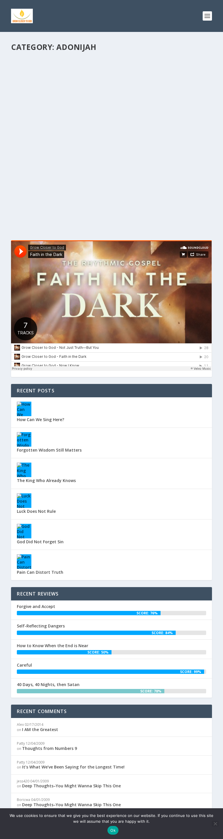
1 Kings (74, 192)
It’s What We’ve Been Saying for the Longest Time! (73, 767)
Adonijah (89, 192)
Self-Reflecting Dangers (41, 626)
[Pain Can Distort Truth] (24, 561)
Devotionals (138, 192)
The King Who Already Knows (46, 480)
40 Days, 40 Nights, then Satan (48, 684)
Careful (24, 665)
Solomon (156, 192)
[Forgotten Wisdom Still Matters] (24, 439)
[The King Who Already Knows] (24, 470)
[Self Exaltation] (110, 114)
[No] (215, 824)
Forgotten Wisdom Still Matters (49, 450)
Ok (113, 830)
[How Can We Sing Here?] (24, 409)
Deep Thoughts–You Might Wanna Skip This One (71, 786)
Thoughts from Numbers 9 (49, 748)
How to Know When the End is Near (52, 645)
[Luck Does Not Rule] (24, 500)
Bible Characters (112, 192)
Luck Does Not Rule (36, 511)
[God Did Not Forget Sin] (24, 531)
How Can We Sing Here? (40, 419)
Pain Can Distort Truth (40, 572)
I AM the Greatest (40, 729)
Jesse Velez (31, 192)
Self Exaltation (38, 183)
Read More (32, 215)
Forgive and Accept (36, 606)
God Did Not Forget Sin (40, 541)
